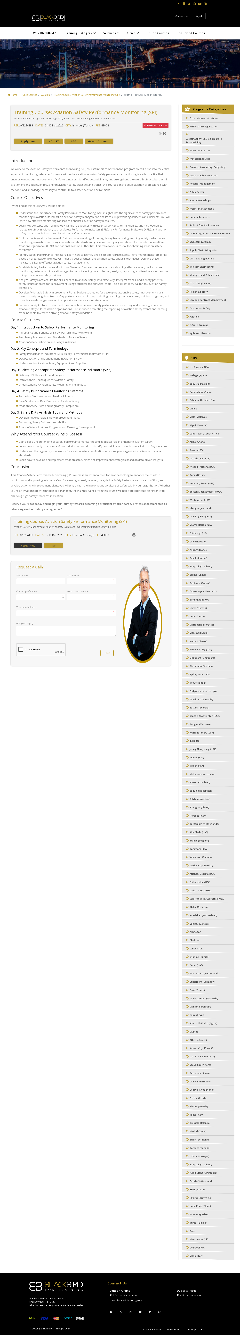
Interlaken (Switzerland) (203, 915)
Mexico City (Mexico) (201, 865)
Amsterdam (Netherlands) (204, 973)
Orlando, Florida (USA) (202, 400)
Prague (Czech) (198, 1098)
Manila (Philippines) (201, 516)
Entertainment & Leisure (204, 118)
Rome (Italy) (196, 1114)
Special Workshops (200, 200)
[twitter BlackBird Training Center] (120, 1312)
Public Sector (197, 192)
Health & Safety (199, 291)
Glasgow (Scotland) (200, 508)
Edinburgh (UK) (198, 533)
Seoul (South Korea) (201, 1064)
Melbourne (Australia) (202, 774)
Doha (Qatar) (197, 475)
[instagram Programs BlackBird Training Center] (195, 4)
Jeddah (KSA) (197, 757)
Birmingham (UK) (199, 599)
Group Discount (99, 141)
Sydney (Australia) (200, 674)
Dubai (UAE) (196, 965)
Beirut (193, 1231)
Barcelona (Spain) (199, 1073)
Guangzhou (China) (200, 392)
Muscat (194, 1031)
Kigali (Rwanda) (198, 425)
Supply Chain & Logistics (203, 250)
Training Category (79, 33)
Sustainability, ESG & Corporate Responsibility (204, 140)
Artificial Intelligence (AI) (203, 126)
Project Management (202, 208)
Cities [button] (131, 33)
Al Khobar (195, 932)
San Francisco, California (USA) (207, 898)
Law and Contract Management (208, 300)
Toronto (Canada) (200, 1147)
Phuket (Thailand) (200, 782)
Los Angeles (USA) (199, 367)
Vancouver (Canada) (201, 857)
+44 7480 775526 (127, 1295)
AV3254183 (26, 125)
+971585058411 (193, 1295)
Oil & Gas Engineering (202, 258)
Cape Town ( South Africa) (204, 433)
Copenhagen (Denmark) (203, 591)
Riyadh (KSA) (197, 765)
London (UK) (196, 948)
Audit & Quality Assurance (204, 225)
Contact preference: (26, 591)
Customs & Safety (200, 308)
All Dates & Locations (155, 125)
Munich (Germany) (200, 1081)
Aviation (194, 316)
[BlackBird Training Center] (48, 17)
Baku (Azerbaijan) (200, 383)
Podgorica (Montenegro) (203, 691)
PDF (73, 141)
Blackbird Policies (152, 1329)
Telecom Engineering (202, 266)
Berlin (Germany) (199, 1139)
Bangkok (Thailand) (201, 566)
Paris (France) (197, 990)
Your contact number (78, 591)
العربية (199, 16)
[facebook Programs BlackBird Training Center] (184, 4)
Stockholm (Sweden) (201, 666)
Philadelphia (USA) (200, 882)
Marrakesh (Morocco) (202, 624)
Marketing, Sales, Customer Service (210, 233)
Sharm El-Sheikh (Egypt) (203, 1023)
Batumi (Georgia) (199, 707)
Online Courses (157, 33)
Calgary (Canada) (199, 923)
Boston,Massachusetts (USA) (206, 491)
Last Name (73, 575)
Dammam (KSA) (198, 848)
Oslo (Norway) (198, 541)
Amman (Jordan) (199, 1214)
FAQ (203, 1329)
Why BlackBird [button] (44, 33)
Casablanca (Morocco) (202, 1056)
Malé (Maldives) (198, 416)
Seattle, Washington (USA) (205, 716)
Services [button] (110, 33)
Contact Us (181, 16)
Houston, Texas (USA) (202, 483)
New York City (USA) (201, 649)
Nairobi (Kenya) (198, 641)
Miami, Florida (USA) (201, 525)
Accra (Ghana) (197, 441)
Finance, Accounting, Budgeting (208, 167)
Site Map (191, 1329)
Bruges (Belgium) (199, 840)
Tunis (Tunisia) (198, 1222)
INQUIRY (53, 141)
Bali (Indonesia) (198, 558)
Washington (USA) (200, 500)
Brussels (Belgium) (200, 1123)
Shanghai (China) (199, 807)
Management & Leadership (205, 275)
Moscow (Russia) (199, 633)
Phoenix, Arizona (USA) (202, 466)
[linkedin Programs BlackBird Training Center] (205, 4)
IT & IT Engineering (200, 283)
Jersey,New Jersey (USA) (203, 749)
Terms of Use (174, 1329)
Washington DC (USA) (202, 732)
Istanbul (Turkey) (199, 956)
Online (193, 408)
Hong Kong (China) (200, 1206)
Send (107, 653)
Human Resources (200, 217)
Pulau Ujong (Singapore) (203, 1172)
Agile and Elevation (200, 333)
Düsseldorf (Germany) (202, 981)
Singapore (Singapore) (202, 657)
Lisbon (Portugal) (199, 1156)
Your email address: (26, 607)
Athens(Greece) (198, 1040)
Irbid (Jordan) (197, 1189)
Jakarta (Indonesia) (200, 1197)
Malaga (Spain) (198, 375)
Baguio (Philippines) (201, 790)
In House (194, 741)
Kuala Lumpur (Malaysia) (204, 998)
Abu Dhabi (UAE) (199, 832)
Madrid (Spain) (198, 1131)
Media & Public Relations (204, 175)
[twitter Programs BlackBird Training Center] (190, 4)
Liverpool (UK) (197, 1247)
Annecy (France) (198, 549)
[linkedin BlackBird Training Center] (150, 1312)
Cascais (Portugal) (200, 458)
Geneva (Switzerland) (202, 1089)
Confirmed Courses (191, 33)
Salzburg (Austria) (200, 799)
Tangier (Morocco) (200, 724)
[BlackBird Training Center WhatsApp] (179, 4)
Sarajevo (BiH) (197, 450)
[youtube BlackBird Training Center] (140, 1312)
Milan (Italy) (196, 1255)
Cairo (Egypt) (197, 1015)
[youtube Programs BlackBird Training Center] (200, 4)
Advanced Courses (200, 150)
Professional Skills (200, 158)
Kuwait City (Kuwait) (201, 1048)
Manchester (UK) (199, 1239)
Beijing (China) (198, 574)
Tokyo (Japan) (198, 682)
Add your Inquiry (24, 623)
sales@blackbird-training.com (126, 1300)
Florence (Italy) (198, 815)
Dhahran (195, 940)
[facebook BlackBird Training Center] (111, 1312)
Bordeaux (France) (200, 583)
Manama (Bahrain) (200, 1006)
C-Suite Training (199, 325)
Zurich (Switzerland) (201, 1181)
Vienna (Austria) (199, 1106)
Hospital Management (202, 183)
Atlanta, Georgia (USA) (202, 873)
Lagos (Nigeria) (198, 608)
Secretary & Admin (200, 241)
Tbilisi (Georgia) (199, 907)
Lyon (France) (197, 616)
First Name (22, 575)
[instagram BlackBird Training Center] (130, 1312)
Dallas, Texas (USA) (200, 890)
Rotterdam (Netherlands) (204, 824)
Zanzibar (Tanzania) (201, 699)
